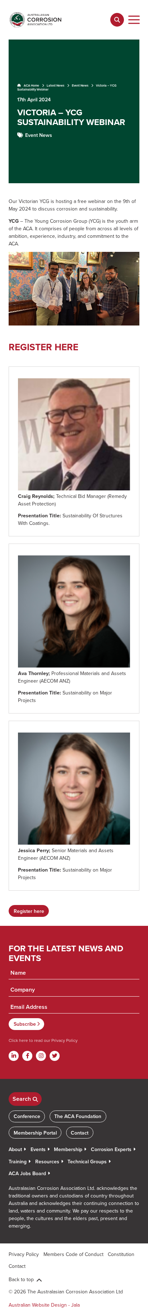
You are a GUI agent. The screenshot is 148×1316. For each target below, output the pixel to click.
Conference (27, 1116)
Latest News (55, 85)
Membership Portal (35, 1132)
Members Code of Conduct (73, 1254)
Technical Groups (87, 1161)
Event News (80, 85)
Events (38, 1149)
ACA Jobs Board (27, 1173)
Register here (29, 911)
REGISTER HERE (43, 347)
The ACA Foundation (77, 1116)
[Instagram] (41, 1056)
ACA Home (31, 85)
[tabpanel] (74, 111)
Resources (47, 1161)
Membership (68, 1149)
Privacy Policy (64, 1040)
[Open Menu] (134, 20)
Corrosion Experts (111, 1149)
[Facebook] (27, 1056)
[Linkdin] (14, 1056)
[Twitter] (55, 1056)
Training (18, 1161)
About (15, 1149)
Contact (79, 1132)
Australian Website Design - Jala (44, 1304)
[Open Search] (117, 20)
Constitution (121, 1254)
